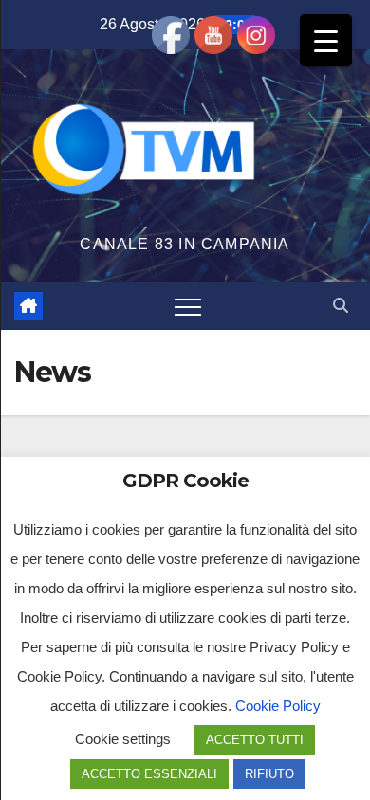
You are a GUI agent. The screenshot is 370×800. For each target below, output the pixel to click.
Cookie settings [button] (123, 739)
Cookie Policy (278, 706)
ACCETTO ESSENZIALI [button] (149, 774)
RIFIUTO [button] (269, 774)
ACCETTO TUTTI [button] (255, 740)
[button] (340, 306)
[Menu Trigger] (326, 40)
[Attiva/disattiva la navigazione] (187, 306)
